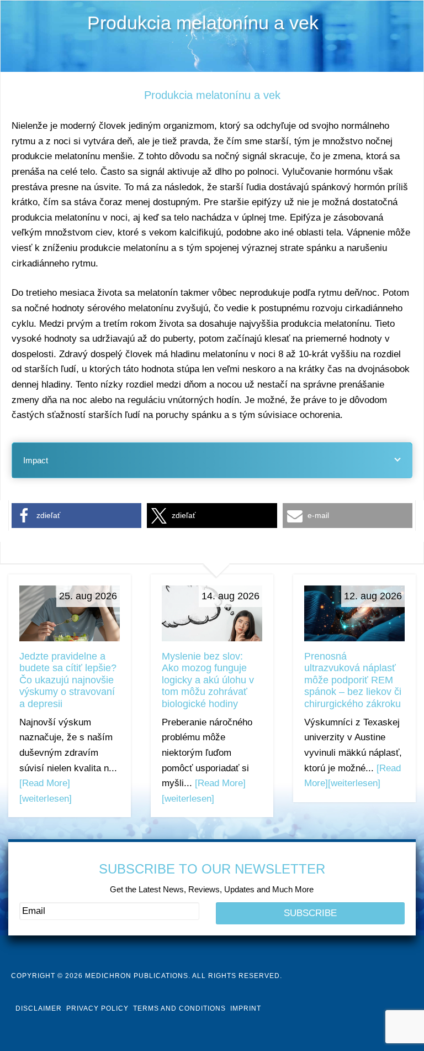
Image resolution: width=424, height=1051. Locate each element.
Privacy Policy (97, 1008)
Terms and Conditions (179, 1008)
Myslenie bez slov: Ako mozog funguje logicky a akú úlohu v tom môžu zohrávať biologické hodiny (208, 680)
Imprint (245, 1008)
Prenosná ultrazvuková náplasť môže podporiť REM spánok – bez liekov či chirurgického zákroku (352, 680)
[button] (76, 515)
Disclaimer (38, 1008)
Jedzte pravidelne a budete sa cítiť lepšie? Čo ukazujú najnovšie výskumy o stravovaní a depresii (67, 680)
